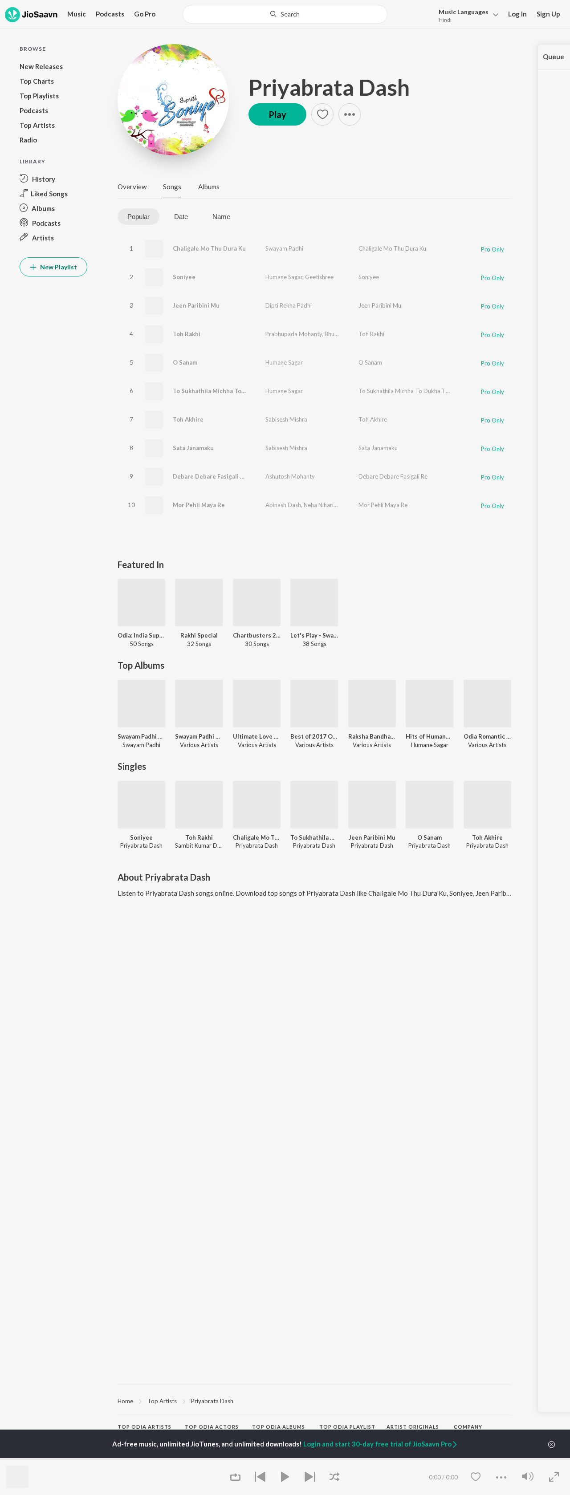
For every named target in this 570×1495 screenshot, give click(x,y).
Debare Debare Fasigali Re (210, 476)
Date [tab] (181, 216)
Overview (132, 187)
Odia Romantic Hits (487, 736)
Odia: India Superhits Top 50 (141, 635)
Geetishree (319, 276)
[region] (314, 1401)
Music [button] (76, 14)
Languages (464, 12)
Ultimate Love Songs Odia (257, 736)
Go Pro (144, 14)
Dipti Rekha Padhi (288, 305)
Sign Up (548, 14)
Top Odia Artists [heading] (144, 1427)
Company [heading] (468, 1427)
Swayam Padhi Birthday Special (141, 736)
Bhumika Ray (341, 333)
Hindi (445, 20)
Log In (517, 14)
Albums (209, 187)
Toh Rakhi (186, 333)
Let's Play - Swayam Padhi (314, 635)
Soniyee (184, 276)
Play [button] (277, 114)
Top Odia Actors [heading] (212, 1427)
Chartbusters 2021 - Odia (257, 635)
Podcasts (110, 14)
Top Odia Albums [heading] (278, 1427)
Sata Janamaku (193, 447)
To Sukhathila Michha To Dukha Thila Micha (233, 390)
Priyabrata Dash (329, 87)
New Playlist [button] (58, 267)
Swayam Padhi (284, 248)
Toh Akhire (188, 419)
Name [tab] (221, 216)
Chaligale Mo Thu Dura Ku (209, 248)
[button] (466, 15)
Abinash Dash (283, 504)
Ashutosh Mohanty (290, 476)
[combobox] (285, 14)
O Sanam (185, 362)
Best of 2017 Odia (314, 736)
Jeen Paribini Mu (196, 305)
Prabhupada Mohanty (293, 333)
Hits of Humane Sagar (429, 736)
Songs (172, 187)
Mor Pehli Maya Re (199, 504)
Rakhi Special (199, 635)
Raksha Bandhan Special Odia (372, 736)
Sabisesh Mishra (286, 419)
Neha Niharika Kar (327, 504)
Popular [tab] (138, 216)
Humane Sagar (283, 276)
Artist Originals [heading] (413, 1427)
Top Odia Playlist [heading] (347, 1427)
